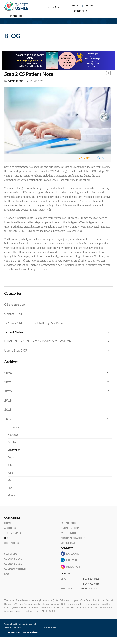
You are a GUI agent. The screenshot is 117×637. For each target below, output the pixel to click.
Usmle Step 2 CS (15, 350)
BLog (7, 538)
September (14, 449)
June (10, 472)
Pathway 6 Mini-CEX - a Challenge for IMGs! (34, 323)
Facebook (72, 553)
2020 (8, 391)
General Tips (13, 313)
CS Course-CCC (13, 558)
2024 (8, 373)
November (13, 434)
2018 (8, 409)
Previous (108, 73)
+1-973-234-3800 (90, 579)
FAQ (6, 574)
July (10, 465)
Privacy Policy (50, 627)
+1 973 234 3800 (16, 16)
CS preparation (14, 304)
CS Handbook (69, 523)
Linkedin (71, 560)
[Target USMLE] (19, 6)
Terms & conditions (12, 627)
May (10, 480)
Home (7, 523)
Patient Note (68, 533)
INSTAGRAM (73, 566)
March (11, 495)
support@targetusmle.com (27, 632)
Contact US (11, 543)
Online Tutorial (71, 528)
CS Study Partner (15, 569)
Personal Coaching (73, 538)
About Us (10, 528)
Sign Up (74, 5)
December (13, 427)
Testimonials (12, 533)
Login (89, 5)
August (12, 457)
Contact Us (80, 11)
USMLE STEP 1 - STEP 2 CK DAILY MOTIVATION (38, 341)
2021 (8, 382)
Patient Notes (13, 332)
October (12, 442)
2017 (8, 419)
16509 (87, 157)
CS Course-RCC (13, 563)
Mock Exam (68, 543)
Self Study (10, 553)
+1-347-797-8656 (90, 583)
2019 (8, 400)
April (10, 487)
